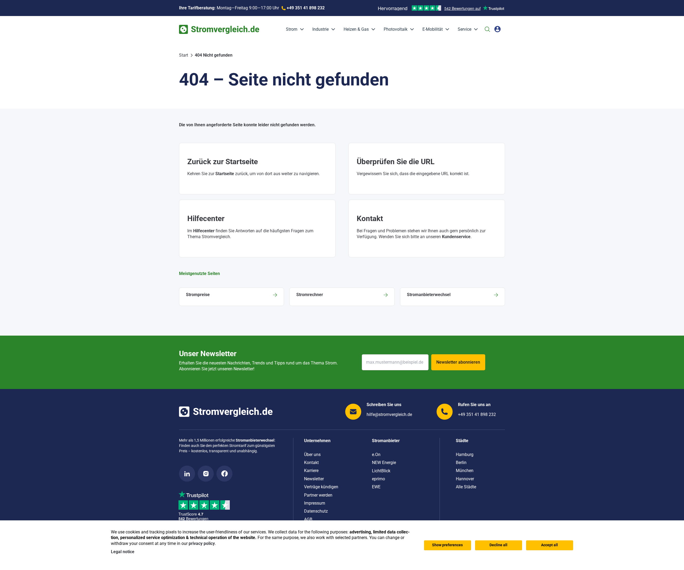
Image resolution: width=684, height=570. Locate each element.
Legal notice (122, 551)
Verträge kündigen (321, 486)
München (464, 470)
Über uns (312, 454)
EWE (376, 486)
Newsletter (314, 478)
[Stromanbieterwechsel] (452, 297)
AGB (308, 519)
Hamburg (464, 454)
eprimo (378, 478)
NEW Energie (384, 462)
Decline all (498, 545)
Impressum (314, 503)
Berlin (461, 462)
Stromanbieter (386, 440)
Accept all (549, 545)
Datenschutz (316, 511)
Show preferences (447, 545)
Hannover (465, 478)
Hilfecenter (204, 230)
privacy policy (202, 543)
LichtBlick (381, 470)
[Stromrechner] (342, 297)
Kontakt (311, 462)
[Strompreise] (231, 297)
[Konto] (497, 29)
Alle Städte (466, 486)
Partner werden (318, 495)
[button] (300, 29)
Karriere (311, 470)
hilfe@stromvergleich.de (389, 414)
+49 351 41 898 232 (477, 414)
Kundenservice (456, 236)
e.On (376, 454)
